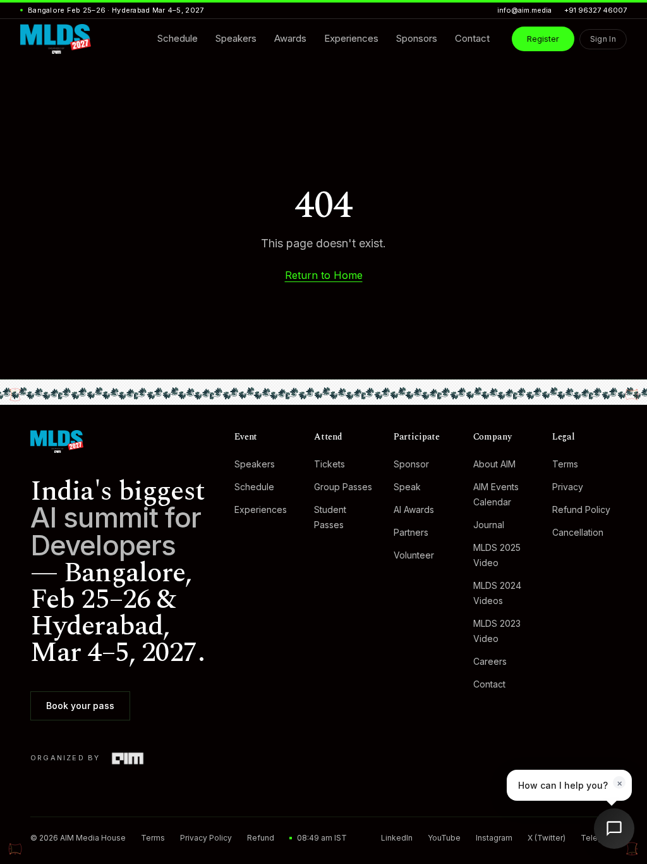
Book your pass (80, 705)
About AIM (494, 464)
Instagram (494, 837)
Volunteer (413, 555)
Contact (489, 684)
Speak (406, 486)
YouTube (444, 837)
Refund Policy (581, 509)
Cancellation (577, 532)
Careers (489, 661)
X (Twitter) (546, 837)
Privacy (567, 486)
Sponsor (410, 464)
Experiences (260, 509)
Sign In (603, 39)
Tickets (329, 464)
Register (543, 39)
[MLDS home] (119, 441)
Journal (488, 524)
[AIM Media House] (127, 758)
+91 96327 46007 (595, 10)
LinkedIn (397, 837)
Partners (410, 532)
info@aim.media (524, 10)
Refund (260, 837)
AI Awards (413, 509)
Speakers (254, 464)
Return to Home (324, 275)
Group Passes (343, 486)
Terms (565, 464)
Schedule (254, 486)
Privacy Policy (206, 837)
